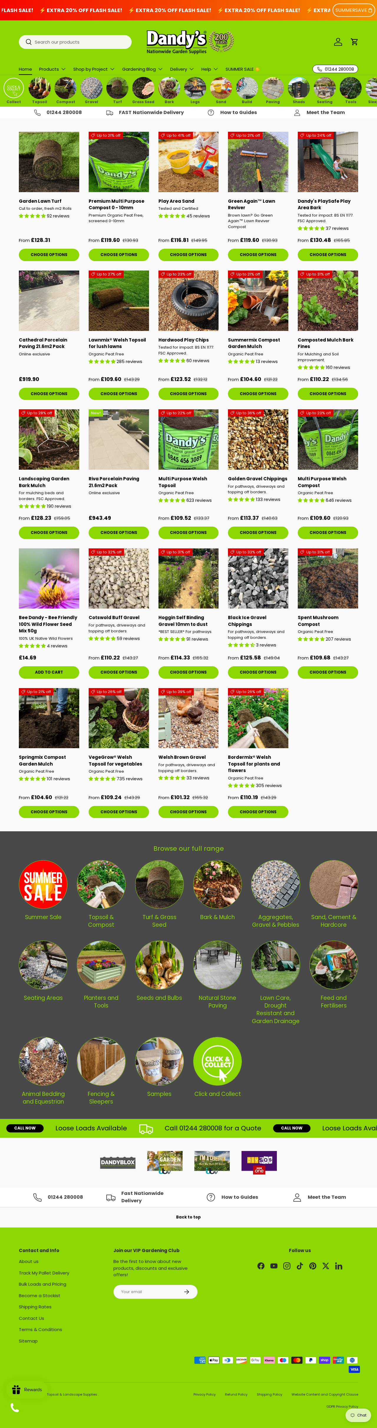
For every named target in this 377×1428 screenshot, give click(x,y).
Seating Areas (43, 998)
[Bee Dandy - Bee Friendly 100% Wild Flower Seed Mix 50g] (49, 578)
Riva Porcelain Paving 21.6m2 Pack (114, 482)
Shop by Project (90, 69)
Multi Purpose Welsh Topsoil (182, 482)
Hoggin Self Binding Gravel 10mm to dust (183, 620)
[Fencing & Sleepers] (101, 1061)
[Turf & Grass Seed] (159, 884)
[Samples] (159, 1061)
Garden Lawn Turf (40, 201)
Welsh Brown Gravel (182, 757)
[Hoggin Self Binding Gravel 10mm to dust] (188, 578)
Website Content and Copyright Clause (325, 1394)
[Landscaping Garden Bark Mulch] (49, 439)
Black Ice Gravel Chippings (247, 620)
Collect (13, 101)
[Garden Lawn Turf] (49, 162)
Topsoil (39, 101)
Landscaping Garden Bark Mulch (44, 482)
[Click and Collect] (218, 1061)
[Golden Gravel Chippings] (258, 439)
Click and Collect (217, 1094)
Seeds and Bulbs (159, 998)
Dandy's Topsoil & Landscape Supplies (65, 1394)
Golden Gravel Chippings (257, 479)
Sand (221, 101)
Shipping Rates (35, 1307)
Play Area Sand (176, 201)
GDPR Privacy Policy (342, 1406)
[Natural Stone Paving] (218, 965)
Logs (195, 101)
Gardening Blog (139, 69)
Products (49, 69)
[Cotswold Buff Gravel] (119, 578)
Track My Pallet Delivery (44, 1273)
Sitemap (28, 1341)
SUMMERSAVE (351, 10)
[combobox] (75, 42)
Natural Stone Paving (217, 1002)
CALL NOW (266, 1128)
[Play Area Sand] (188, 162)
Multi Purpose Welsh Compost (322, 482)
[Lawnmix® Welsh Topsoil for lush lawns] (119, 301)
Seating (325, 101)
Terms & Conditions (40, 1329)
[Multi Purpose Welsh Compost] (328, 439)
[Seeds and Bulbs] (159, 965)
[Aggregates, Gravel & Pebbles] (276, 884)
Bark (169, 101)
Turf (117, 101)
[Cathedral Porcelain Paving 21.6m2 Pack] (49, 301)
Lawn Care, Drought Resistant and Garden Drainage (276, 1009)
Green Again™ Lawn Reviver (251, 204)
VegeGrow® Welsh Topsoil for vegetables (115, 760)
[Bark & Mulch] (218, 884)
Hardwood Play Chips (183, 340)
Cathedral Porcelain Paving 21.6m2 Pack (43, 343)
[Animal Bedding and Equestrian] (43, 1061)
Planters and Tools (101, 1002)
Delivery (178, 69)
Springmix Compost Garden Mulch (42, 760)
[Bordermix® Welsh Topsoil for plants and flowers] (258, 718)
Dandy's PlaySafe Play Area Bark (324, 204)
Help (206, 69)
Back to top (188, 1217)
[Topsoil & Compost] (101, 884)
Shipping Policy (269, 1394)
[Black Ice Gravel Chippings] (258, 578)
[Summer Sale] (43, 884)
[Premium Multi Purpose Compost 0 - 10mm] (119, 162)
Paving (273, 101)
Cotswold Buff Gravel (114, 617)
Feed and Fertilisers (334, 1002)
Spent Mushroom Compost (318, 620)
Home (25, 69)
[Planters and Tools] (101, 965)
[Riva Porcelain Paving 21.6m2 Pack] (119, 439)
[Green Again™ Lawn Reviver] (258, 162)
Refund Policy (236, 1394)
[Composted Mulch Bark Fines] (328, 301)
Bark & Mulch (217, 917)
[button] (354, 41)
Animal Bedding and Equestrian (43, 1098)
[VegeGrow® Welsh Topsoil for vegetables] (119, 718)
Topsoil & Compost (101, 921)
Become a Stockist (39, 1295)
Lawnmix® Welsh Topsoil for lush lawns (117, 343)
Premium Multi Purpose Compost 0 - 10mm (116, 204)
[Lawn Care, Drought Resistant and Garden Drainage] (276, 965)
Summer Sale (43, 917)
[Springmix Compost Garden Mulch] (49, 718)
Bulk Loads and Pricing (42, 1284)
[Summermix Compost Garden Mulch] (258, 301)
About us (29, 1261)
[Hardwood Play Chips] (188, 301)
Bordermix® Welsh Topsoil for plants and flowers (254, 764)
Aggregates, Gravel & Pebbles (275, 921)
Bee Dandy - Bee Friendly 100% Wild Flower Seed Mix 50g (48, 624)
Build (247, 101)
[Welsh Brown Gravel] (188, 718)
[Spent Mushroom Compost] (328, 578)
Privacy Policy (205, 1394)
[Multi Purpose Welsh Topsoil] (188, 439)
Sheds (299, 101)
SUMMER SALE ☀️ (243, 69)
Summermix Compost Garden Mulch (254, 343)
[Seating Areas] (43, 965)
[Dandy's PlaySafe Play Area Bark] (328, 162)
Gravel (91, 101)
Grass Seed (143, 101)
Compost (65, 101)
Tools (350, 101)
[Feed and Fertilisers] (334, 965)
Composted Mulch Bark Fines (325, 343)
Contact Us (31, 1318)
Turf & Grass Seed (159, 921)
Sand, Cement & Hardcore (333, 921)
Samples (159, 1094)
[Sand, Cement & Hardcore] (334, 884)
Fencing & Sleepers (101, 1098)
